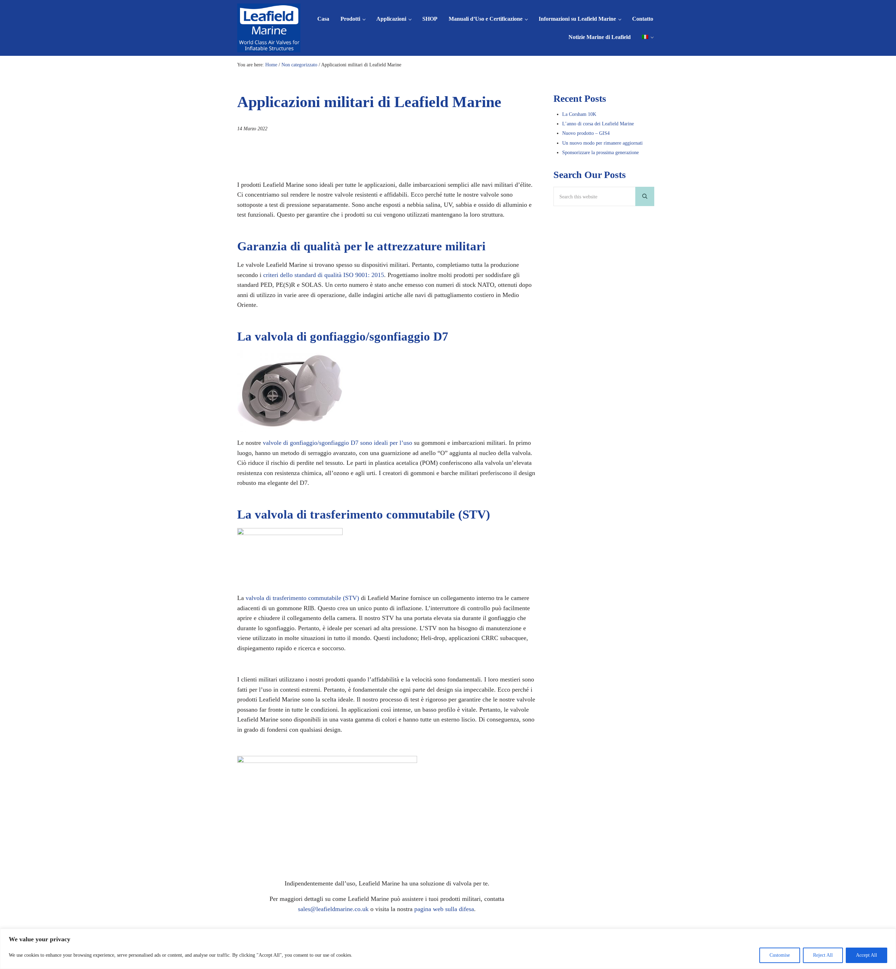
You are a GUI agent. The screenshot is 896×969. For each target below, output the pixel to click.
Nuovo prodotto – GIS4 (586, 133)
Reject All (823, 955)
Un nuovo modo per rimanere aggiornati (602, 143)
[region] (448, 949)
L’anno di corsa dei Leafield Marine (598, 123)
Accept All (866, 955)
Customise (780, 955)
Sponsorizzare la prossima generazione (600, 152)
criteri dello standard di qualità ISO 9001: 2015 (322, 274)
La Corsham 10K (579, 114)
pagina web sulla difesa (444, 908)
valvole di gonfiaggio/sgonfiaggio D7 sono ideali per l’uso (337, 442)
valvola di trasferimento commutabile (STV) (302, 597)
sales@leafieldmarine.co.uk (333, 908)
